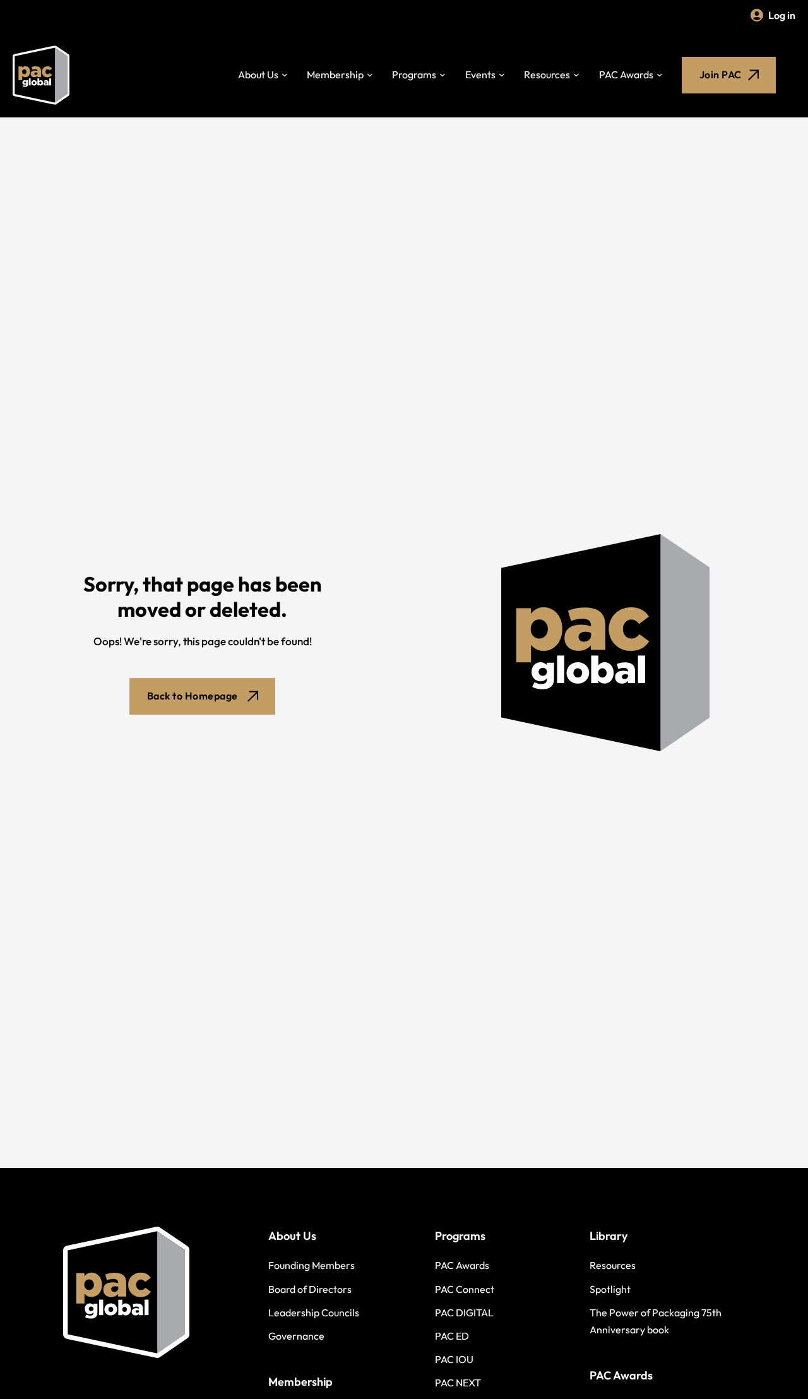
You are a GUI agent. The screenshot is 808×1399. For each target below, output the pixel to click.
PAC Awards (626, 74)
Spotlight (610, 1289)
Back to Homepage (192, 695)
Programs (414, 74)
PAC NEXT (458, 1382)
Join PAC (720, 74)
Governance (296, 1336)
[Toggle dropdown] (285, 75)
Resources (547, 74)
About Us (258, 74)
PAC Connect (464, 1289)
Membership (335, 74)
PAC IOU (454, 1359)
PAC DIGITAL (464, 1312)
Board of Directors (310, 1289)
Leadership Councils (313, 1312)
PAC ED (452, 1336)
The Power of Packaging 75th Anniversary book (656, 1321)
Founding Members (311, 1265)
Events (480, 74)
